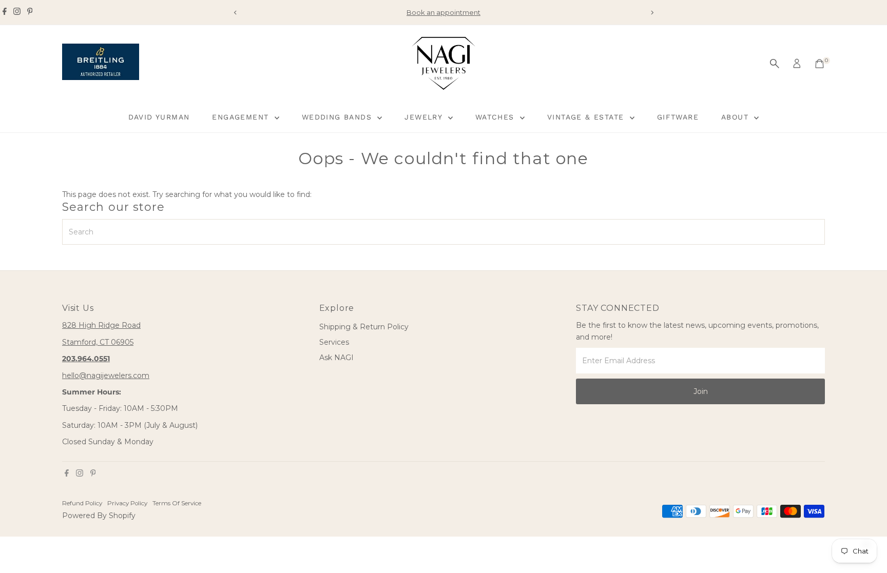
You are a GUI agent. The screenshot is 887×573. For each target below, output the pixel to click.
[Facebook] (4, 12)
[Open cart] (819, 63)
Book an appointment (443, 12)
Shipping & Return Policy (364, 326)
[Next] (651, 12)
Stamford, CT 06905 (97, 342)
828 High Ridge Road (101, 325)
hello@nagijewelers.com (105, 375)
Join (700, 391)
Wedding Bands (338, 117)
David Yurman (159, 117)
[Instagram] (17, 12)
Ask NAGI (336, 357)
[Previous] (235, 12)
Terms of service (176, 503)
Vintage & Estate (587, 117)
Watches (496, 117)
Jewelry (424, 117)
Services (334, 342)
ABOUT (736, 117)
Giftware (678, 117)
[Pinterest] (30, 12)
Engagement (242, 117)
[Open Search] (774, 63)
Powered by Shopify (99, 515)
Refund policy (82, 503)
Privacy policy (127, 503)
